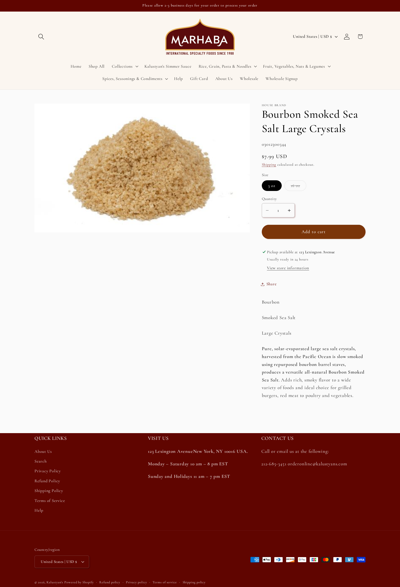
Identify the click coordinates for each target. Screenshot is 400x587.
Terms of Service (49, 500)
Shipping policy (194, 582)
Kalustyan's (55, 582)
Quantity (269, 199)
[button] (41, 36)
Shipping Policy (48, 490)
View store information (288, 268)
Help (38, 510)
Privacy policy (136, 582)
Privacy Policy (47, 470)
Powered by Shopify (79, 582)
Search (40, 461)
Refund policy (109, 582)
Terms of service (165, 582)
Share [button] (271, 284)
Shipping (269, 165)
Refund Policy (47, 480)
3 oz (271, 185)
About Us (43, 451)
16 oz (298, 187)
